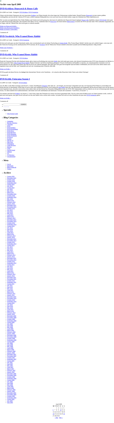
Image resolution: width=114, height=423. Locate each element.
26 (64, 414)
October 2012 (11, 261)
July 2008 (10, 343)
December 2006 (11, 373)
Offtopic (9, 152)
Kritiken (33, 15)
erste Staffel (61, 87)
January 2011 (11, 295)
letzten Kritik (63, 43)
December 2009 (11, 316)
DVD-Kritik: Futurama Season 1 (15, 79)
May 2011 (10, 288)
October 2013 (11, 242)
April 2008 (10, 348)
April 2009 (10, 329)
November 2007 (11, 356)
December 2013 (11, 239)
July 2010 (10, 304)
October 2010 (11, 300)
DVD (8, 126)
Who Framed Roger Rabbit (21, 63)
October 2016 (11, 195)
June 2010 (10, 306)
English (9, 139)
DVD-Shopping (11, 134)
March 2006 (10, 388)
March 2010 (10, 311)
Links (8, 148)
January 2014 (11, 237)
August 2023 (10, 187)
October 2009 (11, 319)
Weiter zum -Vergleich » (10, 28)
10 (60, 410)
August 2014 (10, 226)
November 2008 (11, 337)
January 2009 (11, 333)
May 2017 (10, 191)
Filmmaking (10, 144)
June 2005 (10, 402)
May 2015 (10, 213)
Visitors (9, 169)
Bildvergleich (71, 21)
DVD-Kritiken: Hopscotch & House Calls (19, 8)
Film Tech (10, 142)
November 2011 (11, 279)
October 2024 (11, 181)
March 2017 (10, 192)
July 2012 (10, 266)
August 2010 (10, 303)
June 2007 (10, 364)
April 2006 (10, 386)
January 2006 (11, 391)
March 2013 (10, 253)
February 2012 (11, 274)
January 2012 (11, 276)
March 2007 (10, 369)
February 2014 (11, 236)
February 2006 (11, 389)
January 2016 (11, 203)
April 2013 (10, 252)
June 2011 (10, 287)
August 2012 (10, 264)
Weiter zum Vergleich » (6, 47)
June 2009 (10, 325)
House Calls (85, 20)
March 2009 (10, 330)
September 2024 (11, 183)
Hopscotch (89, 15)
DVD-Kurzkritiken (12, 129)
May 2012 (10, 269)
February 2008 (11, 351)
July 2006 (10, 381)
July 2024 (10, 186)
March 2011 (10, 292)
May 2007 (10, 365)
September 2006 (11, 378)
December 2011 (11, 277)
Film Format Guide (12, 113)
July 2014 (10, 228)
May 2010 (10, 308)
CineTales (10, 124)
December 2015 (11, 205)
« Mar (56, 417)
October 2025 (11, 179)
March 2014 (10, 234)
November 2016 (11, 194)
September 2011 (11, 282)
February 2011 (11, 293)
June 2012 (10, 268)
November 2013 (11, 240)
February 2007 (11, 370)
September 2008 (11, 340)
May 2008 (10, 346)
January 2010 (11, 314)
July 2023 (10, 189)
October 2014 (11, 223)
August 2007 (10, 361)
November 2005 (11, 394)
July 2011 (10, 285)
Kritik (55, 61)
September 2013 (11, 244)
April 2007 (10, 367)
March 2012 (10, 272)
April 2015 (10, 215)
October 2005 (11, 396)
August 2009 (10, 322)
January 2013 (11, 256)
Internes (9, 147)
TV (8, 153)
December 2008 (11, 335)
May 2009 (10, 327)
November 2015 (11, 207)
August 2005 (10, 399)
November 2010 (11, 298)
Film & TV (10, 140)
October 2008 (11, 338)
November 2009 (11, 317)
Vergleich (42, 44)
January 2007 (11, 372)
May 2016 (10, 199)
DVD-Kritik (102, 20)
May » (61, 417)
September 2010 (11, 301)
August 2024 (10, 184)
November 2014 (11, 221)
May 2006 (10, 385)
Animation (10, 121)
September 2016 (11, 197)
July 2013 (10, 247)
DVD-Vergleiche (33, 12)
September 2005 (11, 398)
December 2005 (11, 393)
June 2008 (10, 345)
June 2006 (10, 383)
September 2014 (11, 224)
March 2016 (10, 200)
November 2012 (11, 260)
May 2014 (10, 231)
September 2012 (11, 263)
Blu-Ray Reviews (12, 123)
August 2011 (10, 284)
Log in (9, 164)
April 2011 (10, 290)
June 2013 (10, 248)
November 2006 (11, 375)
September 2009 (11, 321)
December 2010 (11, 296)
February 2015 (11, 218)
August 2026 (10, 176)
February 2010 (11, 313)
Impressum (10, 166)
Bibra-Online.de (11, 167)
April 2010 (10, 309)
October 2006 (11, 377)
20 (53, 414)
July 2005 (10, 401)
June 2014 (10, 229)
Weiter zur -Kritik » (8, 26)
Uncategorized (11, 156)
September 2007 (11, 359)
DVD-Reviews (11, 132)
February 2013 (11, 255)
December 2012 (11, 258)
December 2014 (11, 219)
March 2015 (10, 216)
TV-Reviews (10, 155)
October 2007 (11, 357)
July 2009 (10, 324)
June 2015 (10, 211)
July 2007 (10, 362)
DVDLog (10, 137)
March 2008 (10, 349)
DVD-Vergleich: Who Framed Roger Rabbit (20, 36)
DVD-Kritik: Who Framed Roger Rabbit (18, 54)
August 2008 (10, 341)
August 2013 (10, 245)
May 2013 (10, 250)
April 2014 (10, 232)
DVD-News (10, 131)
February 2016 (11, 202)
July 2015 (10, 210)
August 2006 (10, 380)
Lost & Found (11, 150)
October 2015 (11, 208)
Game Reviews (11, 145)
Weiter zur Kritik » (5, 69)
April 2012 (10, 271)
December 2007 (11, 354)
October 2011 (11, 280)
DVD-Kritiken (24, 12)
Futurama (44, 86)
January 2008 (11, 353)
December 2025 (11, 178)
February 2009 (11, 332)
